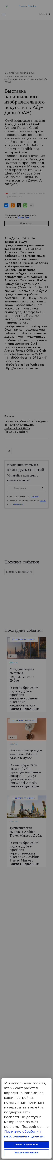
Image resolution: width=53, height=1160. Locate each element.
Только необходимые (26, 1152)
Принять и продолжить (26, 1144)
